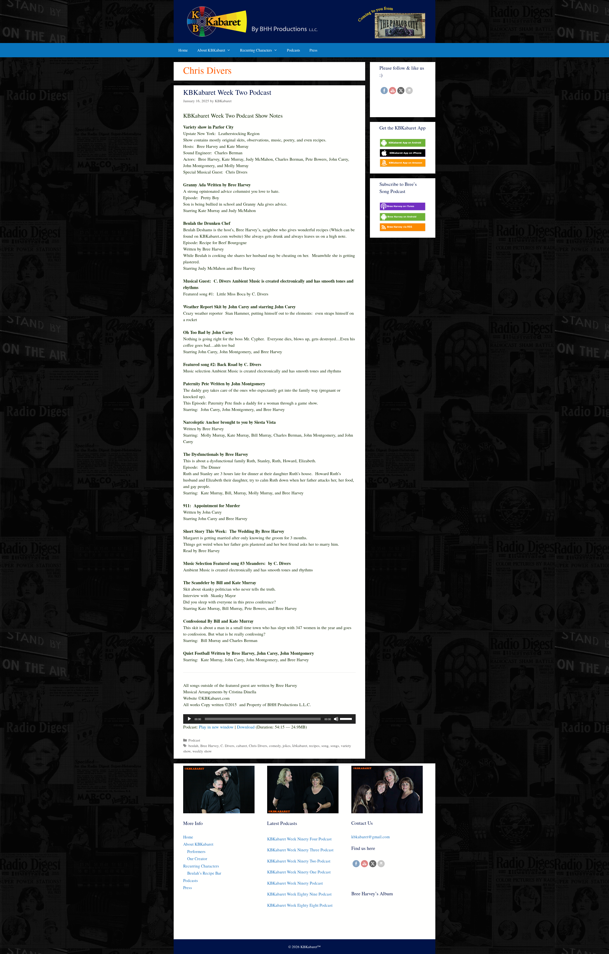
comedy (275, 745)
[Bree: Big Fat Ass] (378, 918)
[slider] (346, 718)
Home (183, 50)
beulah (193, 745)
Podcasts (293, 50)
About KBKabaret (211, 50)
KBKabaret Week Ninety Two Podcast (298, 861)
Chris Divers (258, 745)
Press (313, 50)
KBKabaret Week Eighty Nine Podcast (299, 894)
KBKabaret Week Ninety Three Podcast (300, 850)
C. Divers (227, 745)
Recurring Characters (256, 50)
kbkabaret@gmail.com (370, 836)
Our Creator (197, 858)
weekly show (202, 751)
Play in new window (216, 727)
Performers (196, 851)
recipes (314, 745)
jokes (286, 745)
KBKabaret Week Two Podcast (227, 92)
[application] (269, 719)
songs (334, 745)
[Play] (189, 719)
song (325, 745)
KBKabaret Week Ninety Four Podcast (299, 839)
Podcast (194, 740)
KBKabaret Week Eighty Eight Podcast (300, 905)
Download (246, 727)
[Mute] (336, 719)
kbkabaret (299, 745)
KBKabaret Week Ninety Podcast (295, 883)
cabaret (241, 745)
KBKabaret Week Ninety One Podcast (299, 872)
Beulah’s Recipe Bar (204, 873)
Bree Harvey (209, 745)
